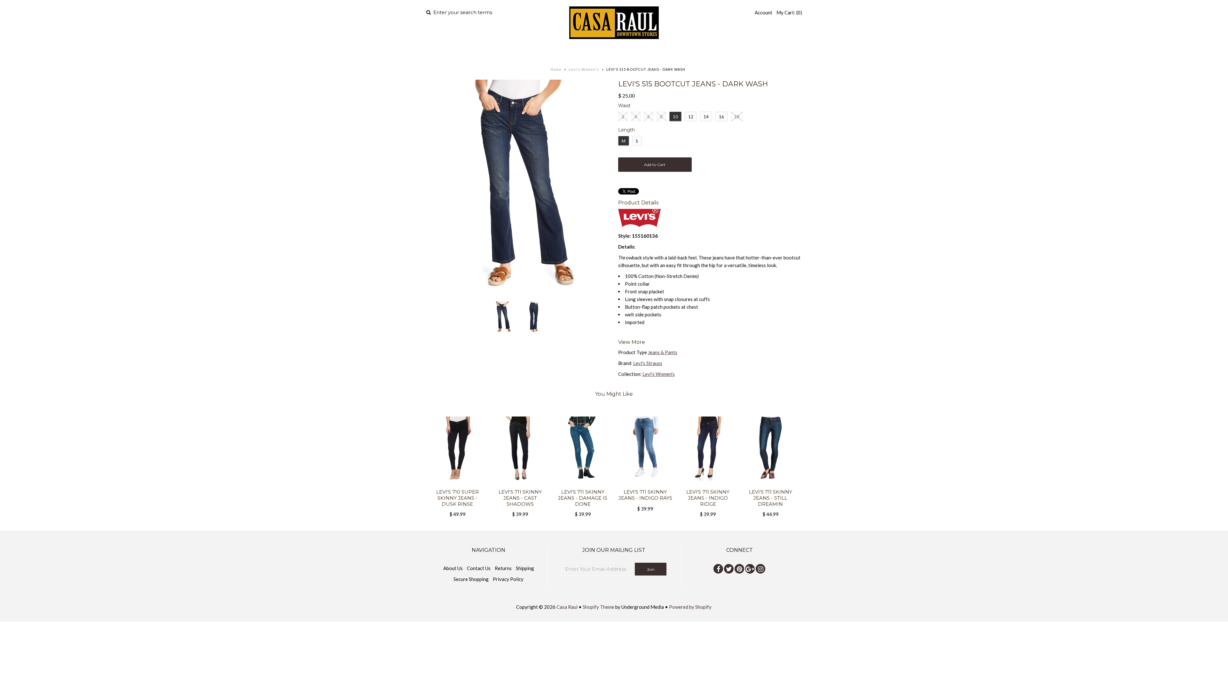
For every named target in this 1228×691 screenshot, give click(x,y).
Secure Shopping (471, 579)
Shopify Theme (598, 607)
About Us (453, 568)
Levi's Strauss (647, 363)
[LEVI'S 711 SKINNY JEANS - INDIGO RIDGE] (708, 485)
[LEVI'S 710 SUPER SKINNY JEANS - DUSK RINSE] (457, 485)
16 (721, 116)
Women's (602, 53)
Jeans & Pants (662, 352)
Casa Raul (567, 607)
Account (763, 12)
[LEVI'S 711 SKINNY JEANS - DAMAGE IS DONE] (582, 485)
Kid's (640, 53)
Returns (503, 568)
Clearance (682, 53)
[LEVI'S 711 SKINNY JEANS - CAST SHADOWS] (520, 485)
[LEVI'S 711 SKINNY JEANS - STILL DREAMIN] (770, 485)
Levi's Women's (584, 69)
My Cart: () (789, 12)
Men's (563, 53)
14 (706, 116)
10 (675, 116)
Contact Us (479, 568)
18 (736, 116)
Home (537, 53)
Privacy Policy (508, 579)
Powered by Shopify (690, 607)
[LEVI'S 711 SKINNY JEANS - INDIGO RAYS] (645, 485)
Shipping (525, 568)
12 (690, 116)
